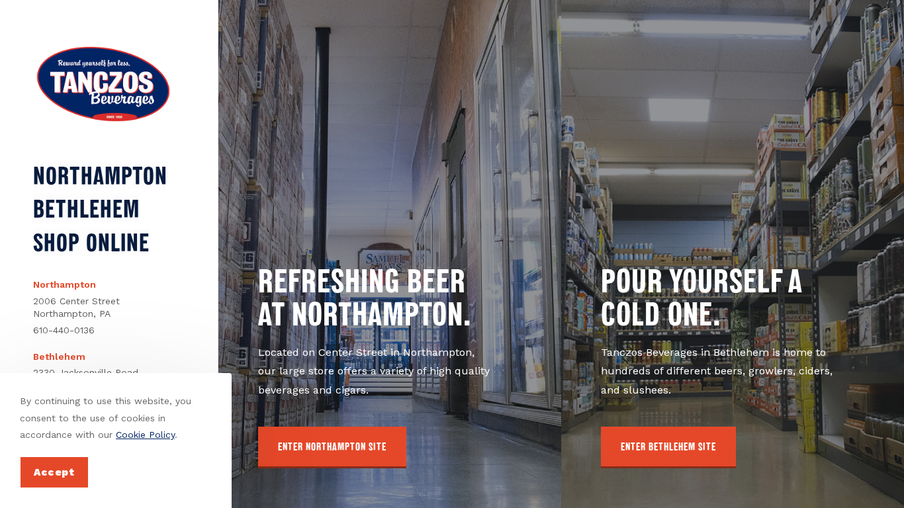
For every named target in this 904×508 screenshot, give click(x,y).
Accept (54, 472)
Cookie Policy (145, 434)
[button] (332, 447)
